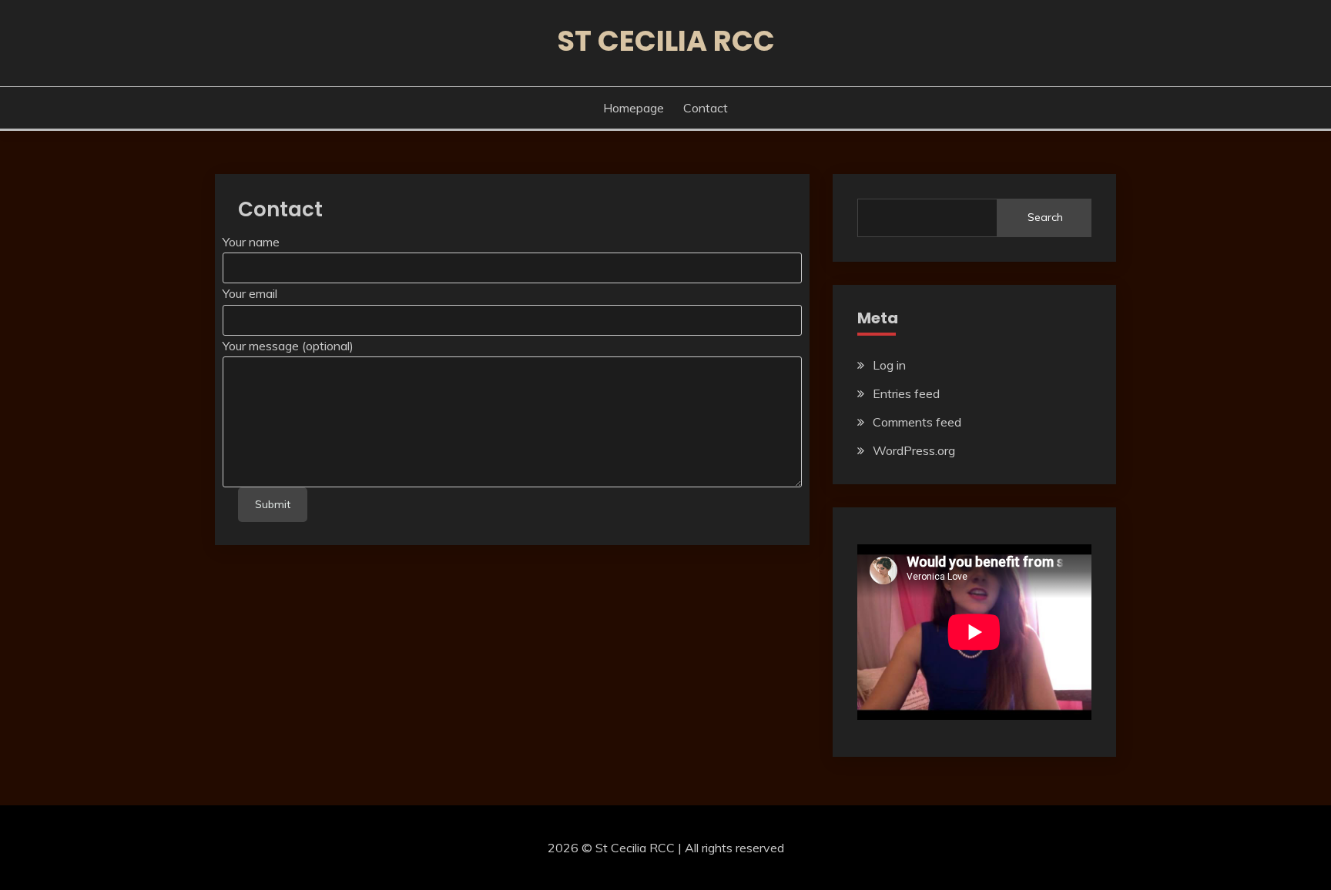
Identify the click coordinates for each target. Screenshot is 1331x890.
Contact (705, 107)
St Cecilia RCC (666, 41)
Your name (251, 241)
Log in (889, 365)
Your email (250, 293)
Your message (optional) (288, 345)
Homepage (633, 107)
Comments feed (917, 422)
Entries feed (906, 393)
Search (1045, 217)
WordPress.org (914, 450)
